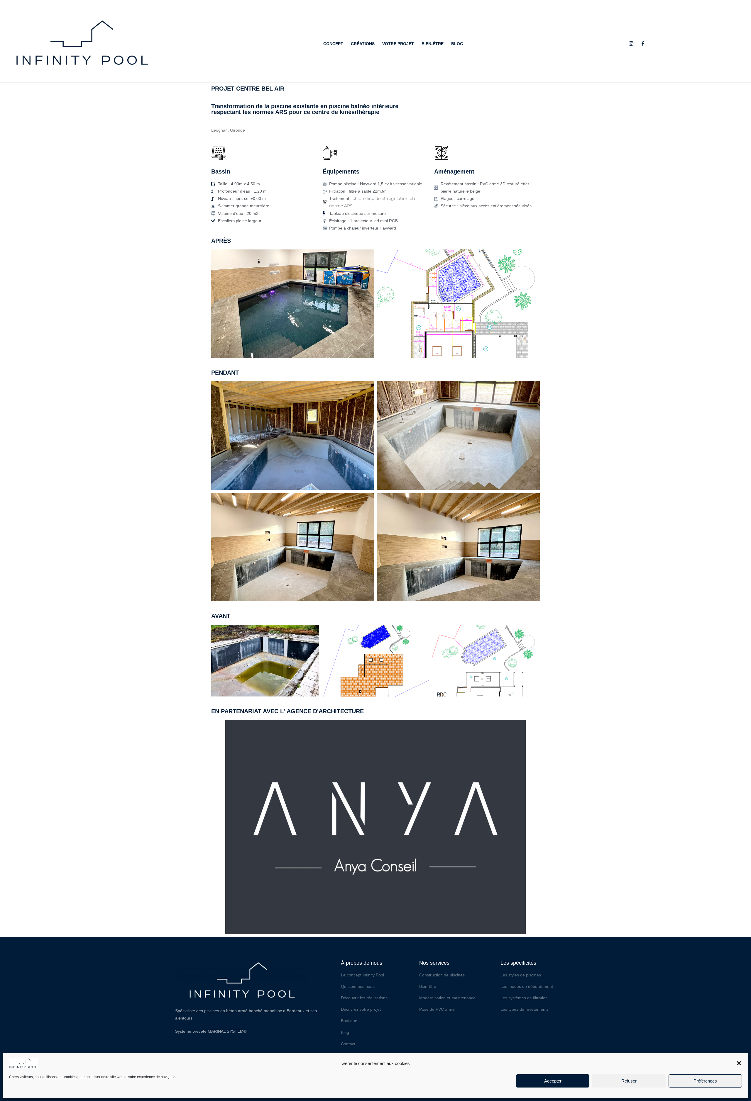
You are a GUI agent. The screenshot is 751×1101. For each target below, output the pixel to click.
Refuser (629, 1080)
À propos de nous (361, 963)
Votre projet (398, 43)
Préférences (705, 1080)
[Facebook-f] (643, 44)
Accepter (552, 1080)
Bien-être (433, 43)
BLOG (457, 43)
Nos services (434, 963)
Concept (333, 43)
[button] (739, 1063)
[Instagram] (631, 44)
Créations (363, 43)
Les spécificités (518, 963)
